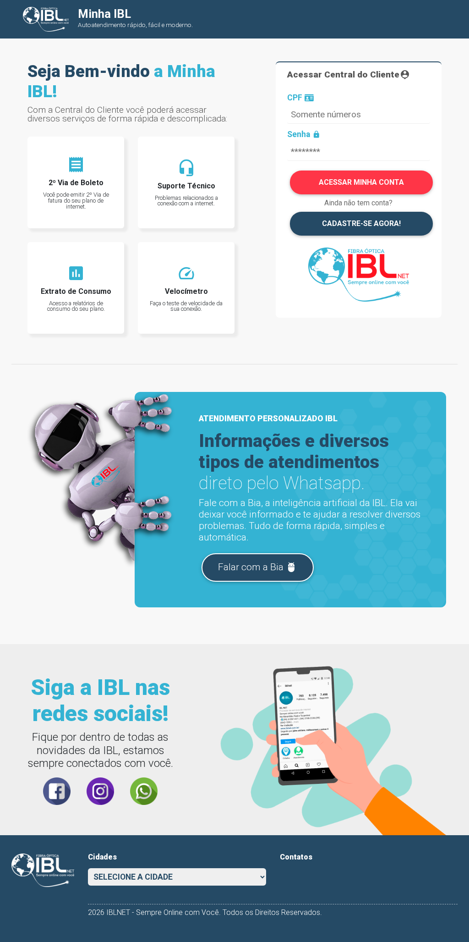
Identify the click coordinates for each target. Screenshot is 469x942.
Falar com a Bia (257, 567)
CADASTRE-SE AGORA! (361, 223)
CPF (294, 98)
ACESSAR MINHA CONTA (361, 182)
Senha (304, 135)
